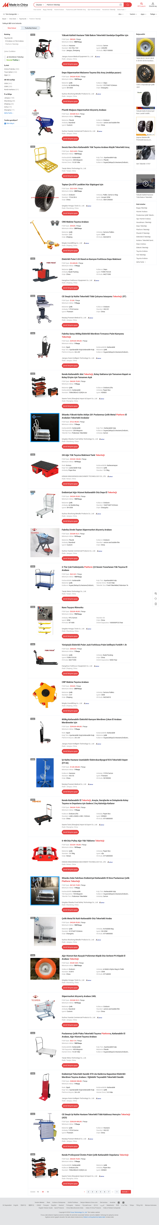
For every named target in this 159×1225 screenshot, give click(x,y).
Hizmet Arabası (59, 9)
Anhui (8, 107)
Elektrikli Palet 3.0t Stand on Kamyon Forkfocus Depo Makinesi (91, 259)
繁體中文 (31, 1205)
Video (33, 35)
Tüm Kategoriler (11, 14)
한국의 (96, 1205)
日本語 (39, 1205)
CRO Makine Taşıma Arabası (75, 222)
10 (38, 1192)
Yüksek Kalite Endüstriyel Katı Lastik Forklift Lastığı (145, 113)
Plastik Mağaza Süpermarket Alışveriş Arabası (84, 110)
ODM (8, 86)
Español (53, 1205)
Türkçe (132, 1205)
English (16, 1205)
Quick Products (59, 1208)
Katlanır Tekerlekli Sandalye (146, 240)
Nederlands (110, 1205)
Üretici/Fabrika (11, 69)
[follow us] (123, 1202)
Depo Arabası (141, 244)
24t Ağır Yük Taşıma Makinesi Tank (83, 455)
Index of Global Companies (111, 1208)
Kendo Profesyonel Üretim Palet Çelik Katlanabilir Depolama (95, 1155)
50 (48, 1192)
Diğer (7, 75)
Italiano (77, 1205)
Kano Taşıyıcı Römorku (72, 607)
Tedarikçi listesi (31, 28)
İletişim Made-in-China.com (89, 1202)
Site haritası (103, 1202)
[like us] (119, 1202)
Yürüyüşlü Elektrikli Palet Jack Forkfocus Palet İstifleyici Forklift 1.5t (94, 645)
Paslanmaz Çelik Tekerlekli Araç (76, 9)
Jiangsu (9, 98)
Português (69, 1205)
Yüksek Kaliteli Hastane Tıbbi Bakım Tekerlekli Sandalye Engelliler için (95, 35)
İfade (48, 1202)
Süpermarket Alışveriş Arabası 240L (79, 996)
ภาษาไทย (124, 1205)
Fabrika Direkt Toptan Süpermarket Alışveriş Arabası (87, 529)
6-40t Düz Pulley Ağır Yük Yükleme (83, 840)
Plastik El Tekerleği (142, 233)
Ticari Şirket (10, 72)
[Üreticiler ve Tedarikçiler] (15, 4)
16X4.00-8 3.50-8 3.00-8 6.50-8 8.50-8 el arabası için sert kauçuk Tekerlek (145, 60)
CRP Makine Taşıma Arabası (75, 682)
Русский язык (87, 1205)
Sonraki (125, 1192)
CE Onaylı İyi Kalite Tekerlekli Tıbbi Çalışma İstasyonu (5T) (94, 296)
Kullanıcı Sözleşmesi (58, 1202)
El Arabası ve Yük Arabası (14, 41)
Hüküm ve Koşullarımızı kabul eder (94, 1217)
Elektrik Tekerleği (142, 247)
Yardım (132, 14)
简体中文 (23, 1205)
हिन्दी (117, 1205)
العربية (102, 1205)
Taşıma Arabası (142, 251)
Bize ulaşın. (10, 123)
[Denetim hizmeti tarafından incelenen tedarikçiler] (14, 57)
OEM (8, 83)
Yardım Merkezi (39, 1202)
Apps (142, 14)
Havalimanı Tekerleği (108, 9)
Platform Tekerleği (142, 229)
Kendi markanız (11, 89)
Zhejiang (9, 104)
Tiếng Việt (139, 1205)
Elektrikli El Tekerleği (143, 237)
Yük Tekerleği (141, 255)
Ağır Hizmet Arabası (94, 9)
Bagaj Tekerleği (47, 9)
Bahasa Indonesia (150, 1205)
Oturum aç (153, 6)
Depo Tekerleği (141, 226)
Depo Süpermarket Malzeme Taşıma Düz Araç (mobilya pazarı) (91, 72)
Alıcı (120, 14)
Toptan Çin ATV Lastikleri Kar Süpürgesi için (82, 184)
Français (46, 1205)
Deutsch (61, 1205)
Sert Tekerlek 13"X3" (143, 164)
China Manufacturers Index (74, 1208)
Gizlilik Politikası (73, 1202)
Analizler (112, 1202)
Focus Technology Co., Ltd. (78, 1212)
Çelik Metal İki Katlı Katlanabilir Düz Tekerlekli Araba (87, 918)
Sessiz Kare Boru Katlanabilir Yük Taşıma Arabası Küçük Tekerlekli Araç (96, 147)
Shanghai (9, 110)
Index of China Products (93, 1208)
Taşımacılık (8, 38)
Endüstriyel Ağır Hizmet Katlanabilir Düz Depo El (89, 492)
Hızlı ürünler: (37, 9)
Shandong (9, 101)
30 (43, 1192)
